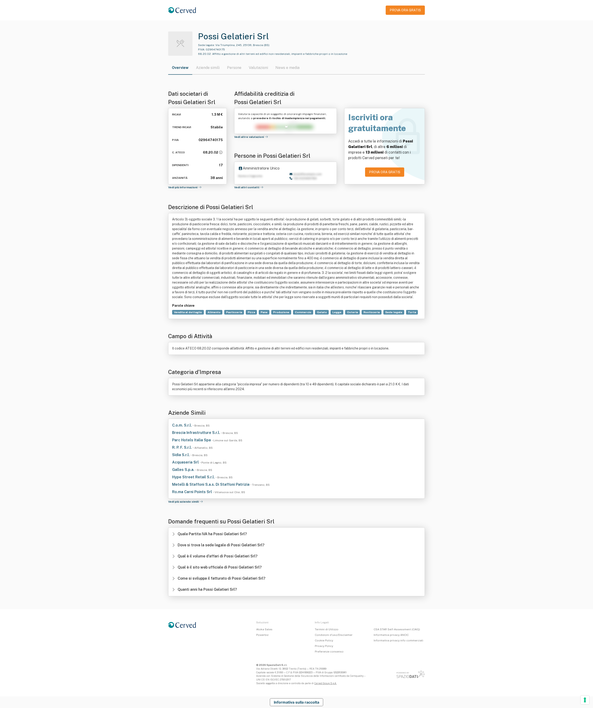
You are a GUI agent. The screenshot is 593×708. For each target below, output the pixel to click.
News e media (287, 67)
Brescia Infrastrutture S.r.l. (196, 432)
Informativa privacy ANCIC (391, 635)
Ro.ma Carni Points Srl (192, 492)
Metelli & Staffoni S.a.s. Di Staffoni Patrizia (211, 484)
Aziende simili (208, 67)
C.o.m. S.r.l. (182, 425)
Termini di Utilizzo (326, 629)
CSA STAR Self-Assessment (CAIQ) (397, 629)
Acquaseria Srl (186, 462)
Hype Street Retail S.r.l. (194, 477)
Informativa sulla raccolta (296, 702)
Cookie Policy (324, 640)
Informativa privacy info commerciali (398, 640)
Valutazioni (258, 67)
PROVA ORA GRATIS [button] (405, 10)
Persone (234, 67)
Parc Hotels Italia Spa (192, 440)
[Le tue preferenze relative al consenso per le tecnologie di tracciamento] (584, 700)
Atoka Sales (264, 629)
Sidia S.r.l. (181, 455)
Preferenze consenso (329, 651)
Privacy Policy (324, 646)
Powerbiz (262, 635)
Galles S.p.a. (183, 469)
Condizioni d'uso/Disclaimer (334, 635)
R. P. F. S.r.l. (182, 447)
